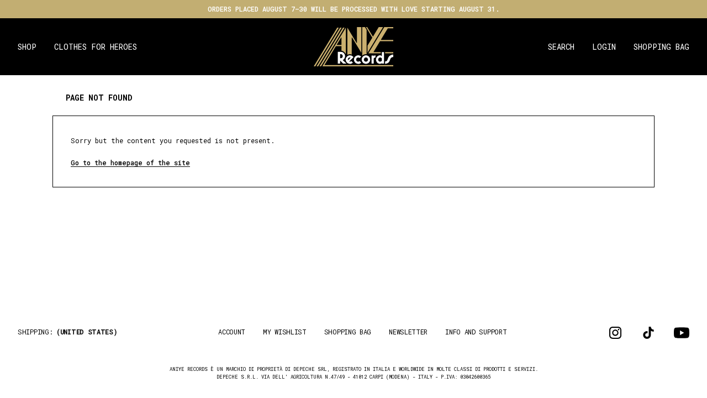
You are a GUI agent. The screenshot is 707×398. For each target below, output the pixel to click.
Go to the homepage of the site (130, 162)
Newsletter (408, 331)
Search (561, 46)
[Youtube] (681, 333)
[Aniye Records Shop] (354, 46)
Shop (27, 46)
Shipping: (68, 331)
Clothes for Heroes (95, 46)
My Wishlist (285, 331)
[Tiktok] (648, 333)
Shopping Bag (661, 46)
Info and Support (475, 331)
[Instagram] (615, 333)
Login (604, 46)
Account (231, 331)
